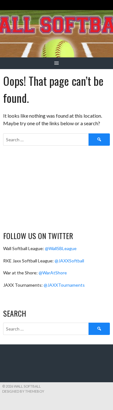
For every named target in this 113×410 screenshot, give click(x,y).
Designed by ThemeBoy (23, 391)
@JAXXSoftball (69, 260)
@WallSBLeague (61, 248)
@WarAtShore (53, 272)
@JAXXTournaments (64, 285)
